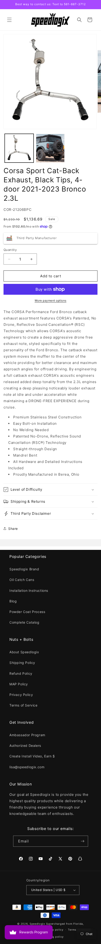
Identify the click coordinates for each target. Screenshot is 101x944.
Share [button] (13, 529)
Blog (13, 601)
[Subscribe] (83, 841)
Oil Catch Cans (21, 580)
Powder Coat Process (27, 612)
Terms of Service (23, 705)
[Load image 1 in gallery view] (19, 148)
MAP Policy (18, 684)
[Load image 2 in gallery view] (50, 148)
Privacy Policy (21, 695)
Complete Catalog (24, 622)
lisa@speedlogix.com (26, 767)
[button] (9, 20)
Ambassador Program (27, 735)
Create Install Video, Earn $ (32, 756)
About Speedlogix (24, 652)
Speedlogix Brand (24, 569)
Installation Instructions (28, 590)
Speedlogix (37, 923)
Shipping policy (53, 936)
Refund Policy (20, 673)
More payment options (50, 300)
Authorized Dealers (25, 746)
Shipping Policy (22, 663)
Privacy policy (53, 929)
